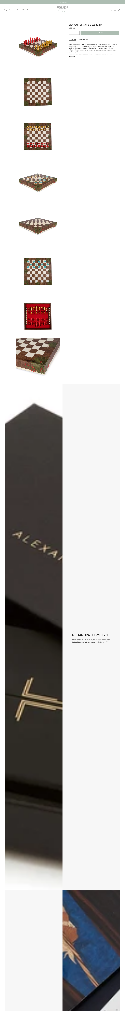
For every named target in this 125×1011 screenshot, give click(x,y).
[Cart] (119, 9)
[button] (5, 10)
